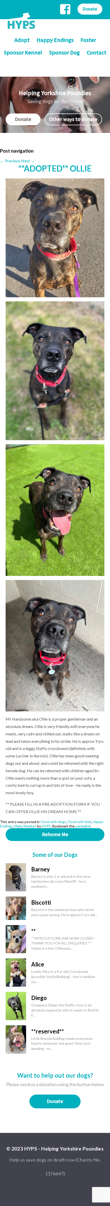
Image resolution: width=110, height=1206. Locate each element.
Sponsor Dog (64, 52)
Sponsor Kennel (23, 52)
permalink (83, 826)
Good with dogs (53, 822)
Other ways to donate (73, 119)
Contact (96, 52)
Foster (88, 40)
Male (18, 826)
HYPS (46, 826)
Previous (10, 160)
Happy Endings (55, 40)
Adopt (22, 40)
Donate (90, 9)
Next (28, 160)
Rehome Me (55, 834)
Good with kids (80, 822)
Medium (30, 826)
